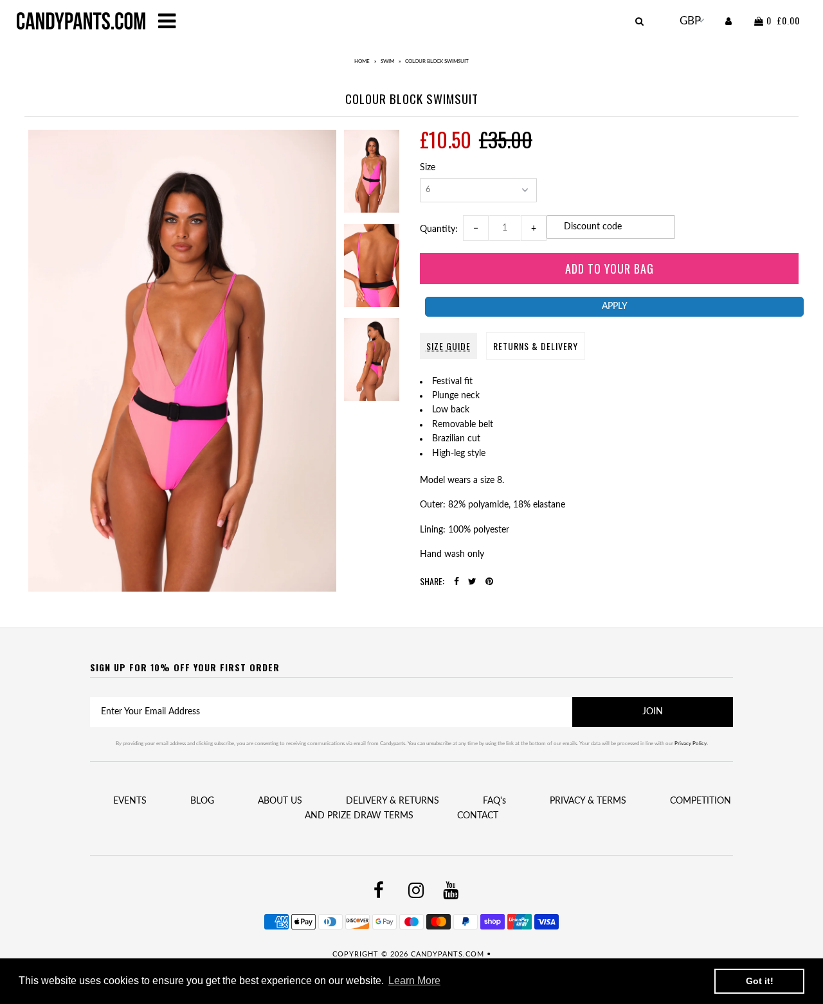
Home (362, 61)
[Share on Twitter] (472, 582)
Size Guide (448, 346)
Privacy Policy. (691, 743)
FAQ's (494, 801)
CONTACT (477, 815)
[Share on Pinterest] (489, 582)
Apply (615, 306)
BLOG (202, 801)
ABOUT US (280, 801)
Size (427, 167)
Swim (387, 61)
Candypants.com (447, 954)
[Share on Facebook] (456, 582)
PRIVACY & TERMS (588, 801)
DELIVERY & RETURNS (392, 801)
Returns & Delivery (535, 346)
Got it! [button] (759, 981)
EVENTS (130, 801)
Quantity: (441, 229)
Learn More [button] (414, 980)
